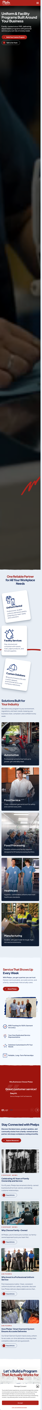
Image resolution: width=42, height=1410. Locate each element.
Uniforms (6, 1274)
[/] (20, 743)
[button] (38, 1386)
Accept (20, 1403)
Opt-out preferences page (19, 1407)
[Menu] (38, 3)
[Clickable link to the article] (16, 606)
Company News (9, 1175)
